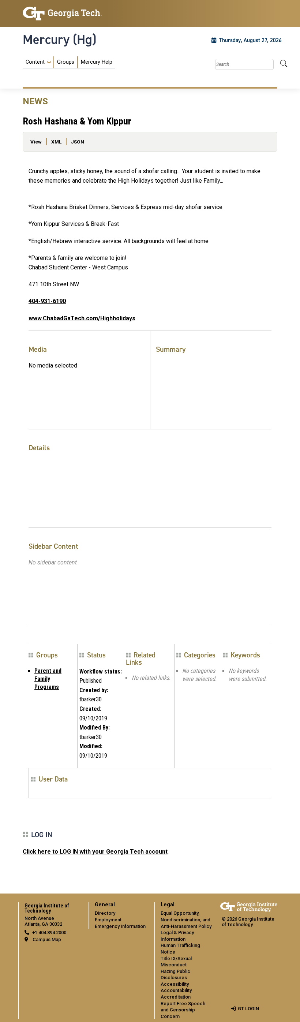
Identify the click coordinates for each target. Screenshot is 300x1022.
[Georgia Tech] (62, 13)
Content (35, 62)
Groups (65, 62)
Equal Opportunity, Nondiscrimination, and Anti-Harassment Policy (186, 919)
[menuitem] (69, 62)
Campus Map (47, 939)
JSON (77, 142)
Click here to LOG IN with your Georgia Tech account (95, 851)
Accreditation (176, 997)
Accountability (176, 990)
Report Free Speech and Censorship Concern (183, 1010)
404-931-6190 (47, 301)
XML (56, 142)
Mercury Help (96, 62)
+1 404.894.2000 (49, 932)
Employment (108, 919)
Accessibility (175, 984)
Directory (105, 913)
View (36, 142)
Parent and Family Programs (47, 679)
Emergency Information (120, 926)
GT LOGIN (248, 1008)
